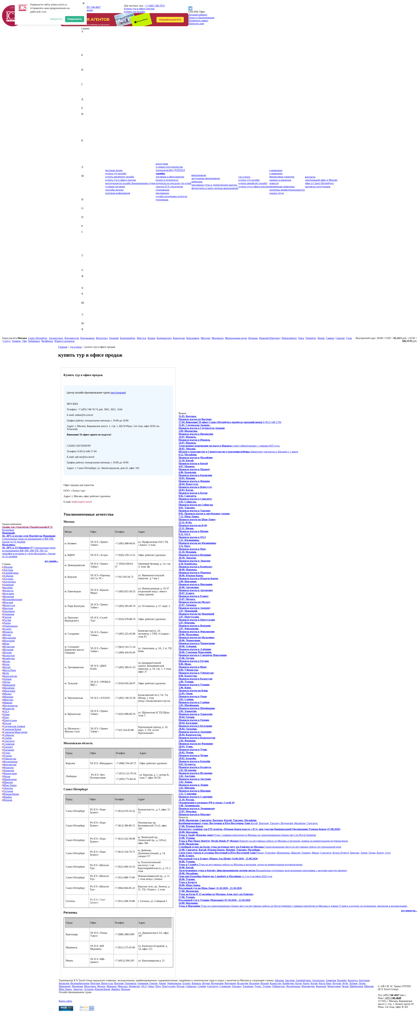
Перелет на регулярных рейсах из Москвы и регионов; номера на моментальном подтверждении (263, 839)
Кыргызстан (88, 164)
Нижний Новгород (269, 338)
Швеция (86, 308)
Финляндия (87, 282)
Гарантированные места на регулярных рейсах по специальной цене (260, 845)
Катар (84, 149)
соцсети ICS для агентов (169, 186)
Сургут (7, 341)
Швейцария (87, 305)
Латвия (85, 170)
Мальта (85, 187)
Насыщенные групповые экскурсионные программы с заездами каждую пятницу (263, 869)
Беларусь (86, 60)
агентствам (161, 163)
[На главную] (12, 25)
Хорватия (86, 291)
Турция (85, 267)
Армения (86, 52)
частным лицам (113, 170)
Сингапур (86, 249)
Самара (330, 338)
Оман (84, 214)
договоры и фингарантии (170, 176)
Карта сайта (65, 1001)
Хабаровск (34, 341)
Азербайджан (88, 40)
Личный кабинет (197, 14)
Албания (86, 43)
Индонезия (87, 122)
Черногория (88, 296)
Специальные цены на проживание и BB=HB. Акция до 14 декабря (28, 537)
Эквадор (86, 317)
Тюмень (16, 341)
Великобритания (90, 72)
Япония (85, 335)
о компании (275, 170)
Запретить (56, 18)
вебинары (196, 181)
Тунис (84, 264)
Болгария (86, 63)
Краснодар (179, 338)
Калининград (164, 338)
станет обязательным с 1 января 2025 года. (229, 444)
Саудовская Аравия (92, 234)
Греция (85, 93)
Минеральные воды (236, 338)
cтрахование (162, 189)
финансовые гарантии (281, 176)
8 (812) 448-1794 (230, 422)
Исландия (86, 131)
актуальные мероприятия (205, 178)
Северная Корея (90, 237)
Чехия (84, 299)
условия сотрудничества (169, 166)
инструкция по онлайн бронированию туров (130, 183)
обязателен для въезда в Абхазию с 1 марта (238, 450)
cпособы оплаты (114, 189)
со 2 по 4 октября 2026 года (225, 875)
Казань (151, 338)
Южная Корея (89, 326)
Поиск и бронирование (201, 17)
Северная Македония (93, 240)
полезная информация (117, 193)
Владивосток (71, 338)
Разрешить (74, 18)
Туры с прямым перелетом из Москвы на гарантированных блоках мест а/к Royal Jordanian (247, 833)
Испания (86, 134)
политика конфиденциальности (287, 189)
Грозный (114, 338)
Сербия (85, 246)
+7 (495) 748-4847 (91, 7)
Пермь (321, 338)
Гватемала (87, 87)
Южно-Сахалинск (65, 341)
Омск (301, 338)
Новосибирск (289, 338)
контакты (310, 176)
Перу (84, 220)
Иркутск (141, 338)
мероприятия (198, 175)
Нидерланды (88, 202)
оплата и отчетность (167, 180)
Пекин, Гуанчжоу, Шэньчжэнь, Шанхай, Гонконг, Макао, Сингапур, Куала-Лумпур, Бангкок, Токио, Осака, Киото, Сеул (285, 851)
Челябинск (47, 341)
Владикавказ (87, 338)
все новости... (409, 910)
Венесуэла (87, 78)
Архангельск (56, 338)
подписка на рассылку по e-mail (173, 183)
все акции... (51, 561)
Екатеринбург (128, 338)
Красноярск (192, 338)
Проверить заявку (198, 20)
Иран (84, 128)
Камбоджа (87, 146)
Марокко (86, 190)
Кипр (84, 152)
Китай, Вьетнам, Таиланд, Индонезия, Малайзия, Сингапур (248, 822)
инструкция (118, 392)
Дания (84, 102)
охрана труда (276, 193)
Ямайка (85, 332)
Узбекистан (87, 273)
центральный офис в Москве (321, 180)
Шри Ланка (65, 989)
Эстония (86, 320)
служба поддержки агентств (171, 196)
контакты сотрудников (317, 186)
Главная (62, 347)
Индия (85, 119)
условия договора (115, 186)
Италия (85, 137)
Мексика (86, 193)
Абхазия (85, 34)
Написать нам (196, 23)
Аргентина (87, 49)
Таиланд (86, 258)
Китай (84, 155)
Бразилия (86, 66)
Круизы (337, 983)
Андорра (86, 46)
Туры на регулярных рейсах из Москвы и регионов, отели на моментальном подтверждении (240, 863)
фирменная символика (282, 186)
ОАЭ (84, 211)
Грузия (85, 96)
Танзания (86, 261)
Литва (84, 173)
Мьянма (85, 196)
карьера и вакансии (280, 180)
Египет (85, 111)
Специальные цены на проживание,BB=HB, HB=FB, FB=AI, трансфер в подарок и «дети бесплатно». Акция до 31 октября (28, 550)
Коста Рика (87, 158)
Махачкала (218, 338)
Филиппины (88, 279)
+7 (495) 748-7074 (155, 5)
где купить (244, 176)
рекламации (162, 193)
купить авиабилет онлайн (119, 176)
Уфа (24, 341)
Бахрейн (86, 58)
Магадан (205, 338)
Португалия (88, 223)
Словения (86, 252)
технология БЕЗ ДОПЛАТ (170, 170)
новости (274, 183)
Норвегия (86, 205)
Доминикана (88, 105)
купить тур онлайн (134, 11)
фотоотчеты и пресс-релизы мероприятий (214, 188)
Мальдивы (87, 184)
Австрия (86, 37)
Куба (84, 161)
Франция (86, 285)
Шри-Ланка (87, 311)
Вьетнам (86, 81)
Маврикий (87, 178)
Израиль (86, 117)
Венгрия (86, 75)
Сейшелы (86, 243)
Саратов (340, 338)
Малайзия (86, 181)
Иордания (86, 125)
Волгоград (102, 338)
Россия (85, 229)
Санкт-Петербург (37, 338)
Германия (86, 90)
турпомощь (162, 199)
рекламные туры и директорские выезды (214, 185)
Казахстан (87, 143)
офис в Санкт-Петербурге (319, 183)
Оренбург (310, 338)
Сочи (349, 338)
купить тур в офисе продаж (139, 8)
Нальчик (253, 338)
